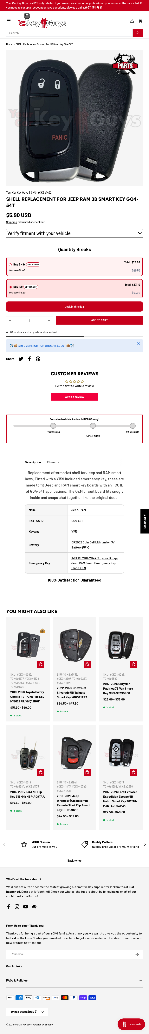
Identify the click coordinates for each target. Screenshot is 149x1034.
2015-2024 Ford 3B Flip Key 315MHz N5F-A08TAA (27, 794)
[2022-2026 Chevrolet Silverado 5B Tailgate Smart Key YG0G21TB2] (74, 645)
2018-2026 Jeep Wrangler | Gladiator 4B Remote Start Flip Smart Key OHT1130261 (73, 803)
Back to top (74, 860)
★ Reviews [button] (144, 521)
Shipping (11, 222)
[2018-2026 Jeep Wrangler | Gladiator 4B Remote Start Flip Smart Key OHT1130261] (74, 753)
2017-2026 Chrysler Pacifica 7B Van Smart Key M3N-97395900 (118, 688)
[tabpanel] (74, 526)
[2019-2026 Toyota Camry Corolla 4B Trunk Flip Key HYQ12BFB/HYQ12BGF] (28, 645)
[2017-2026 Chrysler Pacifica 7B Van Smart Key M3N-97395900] (121, 645)
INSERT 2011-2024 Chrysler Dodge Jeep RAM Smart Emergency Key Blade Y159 (94, 563)
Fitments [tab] (53, 462)
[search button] (138, 33)
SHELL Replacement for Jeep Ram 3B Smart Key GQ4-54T (44, 44)
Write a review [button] (74, 396)
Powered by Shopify (43, 1024)
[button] (140, 20)
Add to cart (99, 320)
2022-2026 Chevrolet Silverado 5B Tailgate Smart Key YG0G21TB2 (72, 692)
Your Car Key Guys (17, 192)
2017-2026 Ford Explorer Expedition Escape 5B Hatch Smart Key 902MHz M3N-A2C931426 (120, 799)
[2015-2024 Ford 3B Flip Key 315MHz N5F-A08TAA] (28, 753)
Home (9, 44)
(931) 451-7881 (93, 7)
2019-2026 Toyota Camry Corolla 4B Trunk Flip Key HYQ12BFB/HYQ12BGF (27, 696)
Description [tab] (33, 462)
